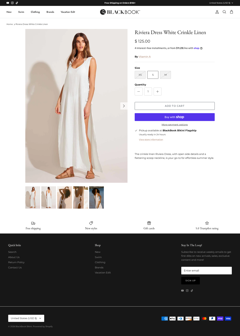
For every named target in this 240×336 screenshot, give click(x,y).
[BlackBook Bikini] (120, 12)
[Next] (124, 106)
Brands (50, 12)
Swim (21, 12)
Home (10, 24)
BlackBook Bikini (24, 326)
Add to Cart (174, 105)
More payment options (175, 124)
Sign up (190, 280)
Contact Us (15, 267)
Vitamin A (145, 56)
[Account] (216, 12)
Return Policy (16, 262)
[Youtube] (8, 3)
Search (12, 251)
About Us (13, 257)
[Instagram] (12, 3)
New (9, 12)
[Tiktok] (17, 3)
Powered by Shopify (43, 326)
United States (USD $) (219, 3)
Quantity (140, 84)
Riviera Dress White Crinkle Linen (32, 24)
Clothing (35, 12)
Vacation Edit (68, 12)
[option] (76, 106)
